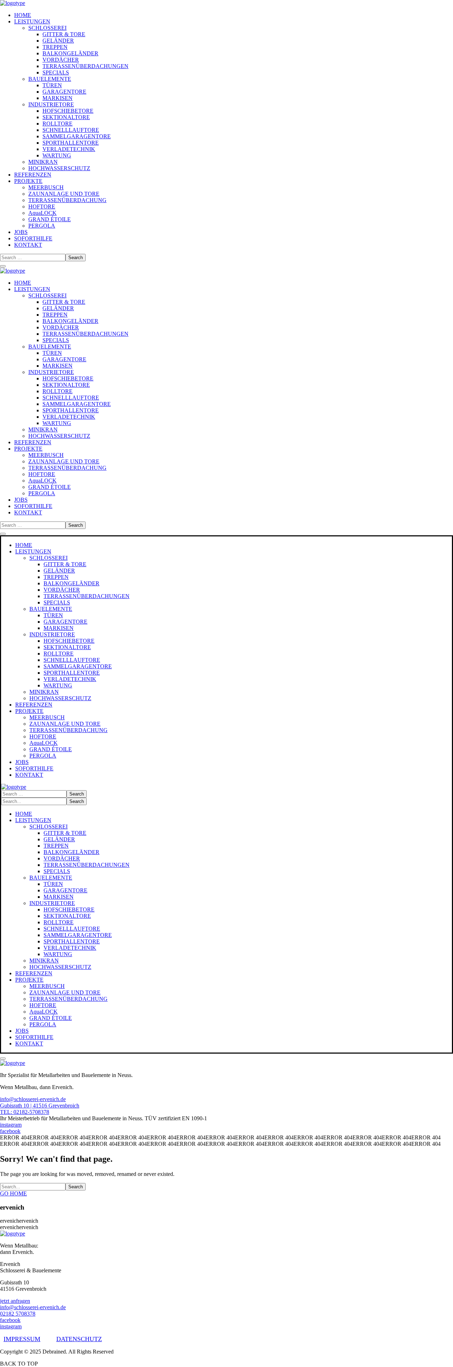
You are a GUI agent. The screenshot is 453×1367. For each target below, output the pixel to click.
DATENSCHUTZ (79, 1339)
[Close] (3, 1059)
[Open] (3, 266)
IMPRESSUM (22, 1339)
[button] (226, 1099)
